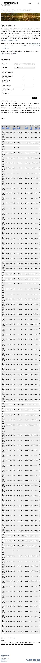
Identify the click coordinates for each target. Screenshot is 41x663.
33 (6, 644)
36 (10, 644)
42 (19, 644)
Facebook (34, 660)
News (17, 10)
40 (16, 644)
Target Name (6, 93)
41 (18, 644)
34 (7, 644)
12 (13, 642)
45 (24, 644)
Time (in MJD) (6, 86)
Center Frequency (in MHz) (8, 90)
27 (36, 642)
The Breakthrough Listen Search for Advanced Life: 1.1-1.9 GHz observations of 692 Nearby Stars (20, 46)
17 (20, 642)
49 (30, 644)
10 (10, 642)
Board (6, 10)
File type (4, 67)
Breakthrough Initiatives (2, 4)
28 (37, 642)
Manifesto (30, 10)
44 (22, 644)
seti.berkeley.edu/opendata (8, 53)
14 (16, 642)
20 (10, 638)
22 (28, 642)
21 (26, 642)
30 (1, 644)
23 (30, 642)
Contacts (25, 10)
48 (29, 644)
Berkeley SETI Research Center (9, 40)
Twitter (38, 660)
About (2, 10)
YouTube (29, 660)
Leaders (3, 12)
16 (19, 642)
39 (15, 644)
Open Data (13, 12)
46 (26, 644)
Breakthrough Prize (5, 656)
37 (12, 644)
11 (11, 642)
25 (33, 642)
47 (27, 644)
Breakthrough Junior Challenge (5, 660)
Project (4, 64)
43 (21, 644)
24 (31, 642)
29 (39, 642)
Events (20, 10)
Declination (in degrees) (6, 81)
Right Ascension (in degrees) (7, 77)
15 (17, 642)
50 (12, 638)
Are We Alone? (11, 10)
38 (13, 644)
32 (4, 644)
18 (22, 642)
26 (34, 642)
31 (3, 644)
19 (23, 642)
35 (9, 644)
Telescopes (7, 12)
